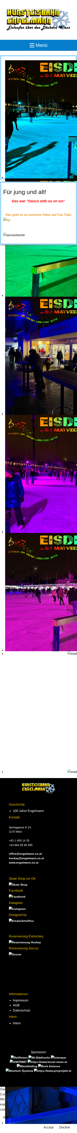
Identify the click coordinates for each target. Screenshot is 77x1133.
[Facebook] (17, 896)
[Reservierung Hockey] (25, 942)
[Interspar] (58, 1057)
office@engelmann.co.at (25, 853)
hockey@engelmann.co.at (26, 858)
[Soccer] (15, 954)
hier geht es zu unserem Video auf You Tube (38, 214)
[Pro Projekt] (52, 1070)
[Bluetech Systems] (20, 1070)
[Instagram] (17, 908)
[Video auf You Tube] (6, 220)
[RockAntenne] (49, 1066)
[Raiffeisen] (19, 1057)
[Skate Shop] (18, 884)
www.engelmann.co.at (23, 862)
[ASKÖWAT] (19, 1061)
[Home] (38, 19)
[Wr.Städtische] (39, 1057)
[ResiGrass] (47, 1061)
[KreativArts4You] (21, 920)
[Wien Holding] (27, 1066)
